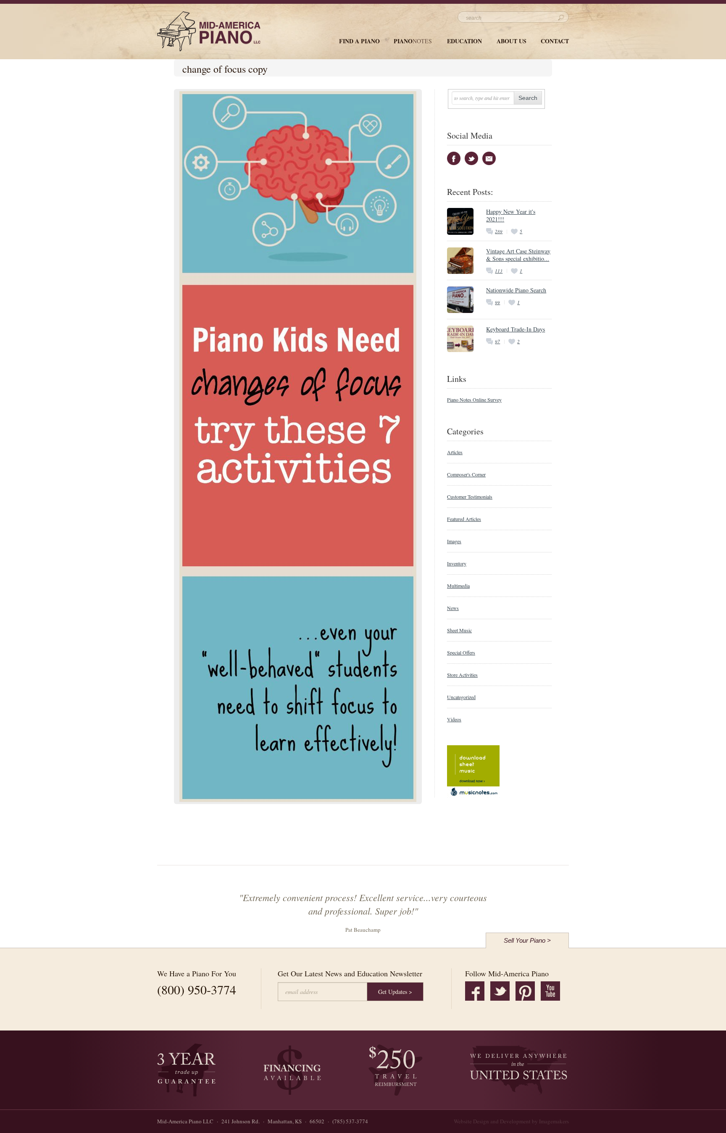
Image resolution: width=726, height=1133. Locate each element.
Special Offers (461, 652)
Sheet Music (459, 630)
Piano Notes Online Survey (474, 399)
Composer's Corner (466, 474)
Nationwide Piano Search (516, 290)
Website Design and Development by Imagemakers (511, 1121)
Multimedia (458, 585)
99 (497, 302)
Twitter (471, 158)
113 (498, 271)
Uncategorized (461, 697)
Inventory (456, 563)
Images (454, 541)
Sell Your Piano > (527, 940)
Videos (454, 719)
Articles (455, 452)
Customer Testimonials (469, 496)
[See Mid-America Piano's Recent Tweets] (500, 991)
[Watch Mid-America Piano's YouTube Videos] (550, 991)
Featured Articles (464, 518)
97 (497, 341)
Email (489, 158)
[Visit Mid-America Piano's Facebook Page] (474, 991)
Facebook (453, 158)
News (453, 608)
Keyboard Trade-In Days (515, 329)
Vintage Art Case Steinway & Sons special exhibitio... (518, 255)
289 (498, 231)
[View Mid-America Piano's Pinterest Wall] (525, 991)
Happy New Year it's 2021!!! (510, 215)
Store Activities (462, 674)
